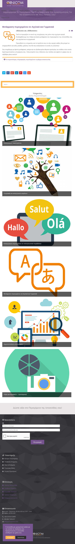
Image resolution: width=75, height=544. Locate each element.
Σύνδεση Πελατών (10, 488)
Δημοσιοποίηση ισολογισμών (13, 344)
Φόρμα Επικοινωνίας (11, 521)
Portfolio (5, 17)
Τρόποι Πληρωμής (10, 495)
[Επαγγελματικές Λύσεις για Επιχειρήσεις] (37, 534)
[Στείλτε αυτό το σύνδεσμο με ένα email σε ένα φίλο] (72, 30)
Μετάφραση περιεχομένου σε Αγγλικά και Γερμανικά (28, 27)
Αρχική (3, 11)
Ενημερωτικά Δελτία (10, 498)
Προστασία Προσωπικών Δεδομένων (41, 537)
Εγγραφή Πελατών (10, 491)
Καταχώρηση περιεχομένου (12, 143)
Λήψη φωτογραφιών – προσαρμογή (15, 394)
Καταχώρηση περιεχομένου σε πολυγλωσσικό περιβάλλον (22, 243)
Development (24, 11)
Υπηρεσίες (49, 11)
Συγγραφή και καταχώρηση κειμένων (15, 193)
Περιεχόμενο (61, 11)
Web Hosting (38, 11)
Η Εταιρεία (13, 11)
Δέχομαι (10, 537)
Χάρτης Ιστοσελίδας (10, 485)
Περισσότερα (20, 537)
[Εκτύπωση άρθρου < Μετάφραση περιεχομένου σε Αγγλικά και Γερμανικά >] (69, 30)
